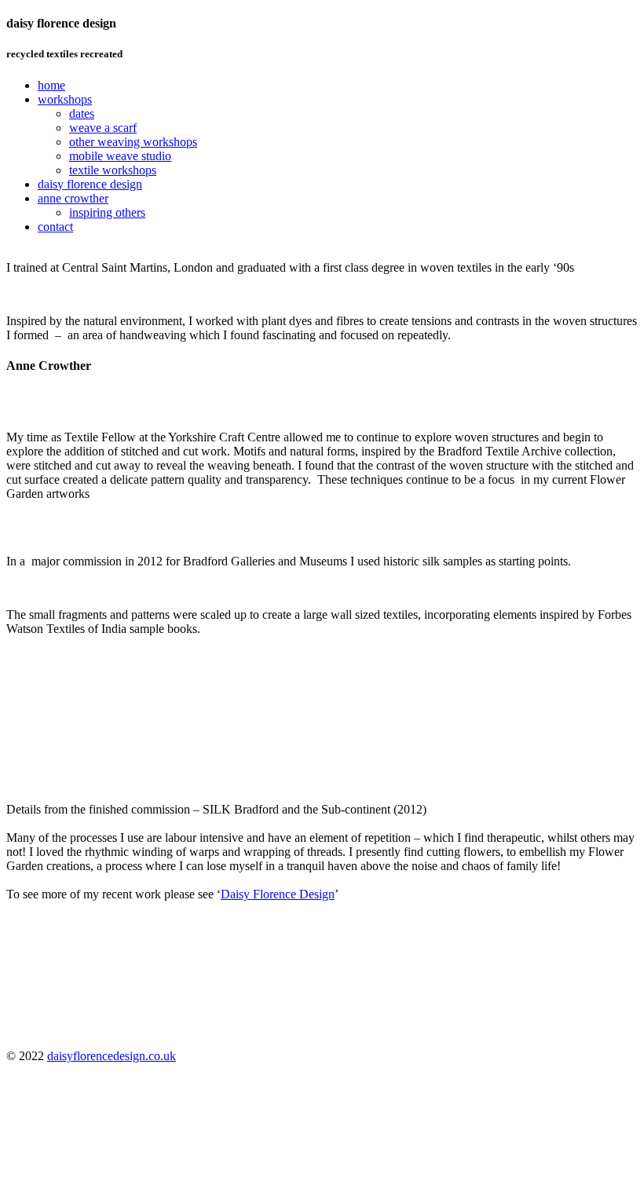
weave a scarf (103, 127)
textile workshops (112, 170)
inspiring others (107, 212)
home (51, 85)
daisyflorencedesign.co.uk (111, 1056)
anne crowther (73, 198)
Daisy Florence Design (278, 894)
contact (55, 226)
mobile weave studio (120, 156)
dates (81, 113)
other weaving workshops (133, 141)
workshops (65, 99)
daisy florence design (90, 184)
